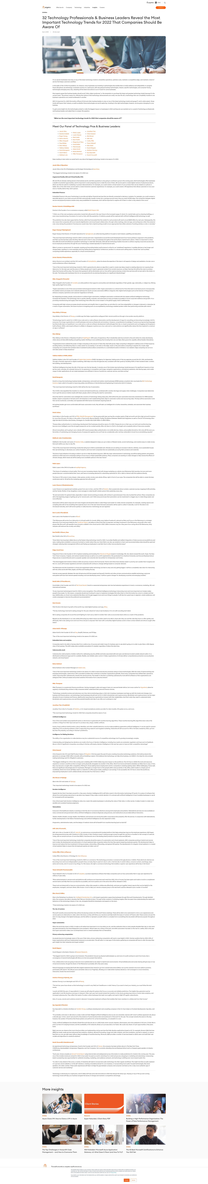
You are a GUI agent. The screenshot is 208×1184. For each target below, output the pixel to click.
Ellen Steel (90, 145)
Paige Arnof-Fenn (78, 142)
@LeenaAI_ (62, 828)
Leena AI (77, 832)
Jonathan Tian (91, 131)
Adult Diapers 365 (93, 210)
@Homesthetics (67, 257)
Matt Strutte (76, 147)
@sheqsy (63, 312)
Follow (159, 2)
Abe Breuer (90, 136)
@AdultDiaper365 (68, 206)
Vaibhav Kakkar (64, 148)
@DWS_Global (67, 355)
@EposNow (64, 165)
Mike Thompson (77, 154)
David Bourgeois (64, 150)
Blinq (105, 607)
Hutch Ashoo (63, 152)
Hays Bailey (62, 143)
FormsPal (75, 283)
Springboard (89, 234)
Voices (100, 1046)
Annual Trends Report (78, 1054)
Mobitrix (76, 709)
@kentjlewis (64, 512)
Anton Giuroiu (63, 138)
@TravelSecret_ (66, 581)
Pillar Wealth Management (85, 416)
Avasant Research (81, 952)
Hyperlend (144, 687)
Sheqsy (73, 316)
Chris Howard (91, 134)
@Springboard (66, 230)
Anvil (78, 516)
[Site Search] (165, 3)
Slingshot (88, 754)
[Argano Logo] (46, 7)
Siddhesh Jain (63, 155)
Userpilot (81, 873)
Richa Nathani (77, 151)
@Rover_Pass (65, 532)
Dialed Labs (81, 667)
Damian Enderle (64, 134)
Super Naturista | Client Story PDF (97, 1119)
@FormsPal (66, 279)
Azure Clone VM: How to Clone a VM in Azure (59, 1119)
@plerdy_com (68, 977)
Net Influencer (82, 856)
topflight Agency (81, 467)
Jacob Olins (62, 131)
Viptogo (72, 781)
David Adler (76, 144)
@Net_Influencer (66, 852)
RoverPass (71, 536)
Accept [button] (126, 1180)
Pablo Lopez (77, 132)
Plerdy (82, 981)
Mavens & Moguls (105, 554)
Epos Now (96, 169)
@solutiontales (67, 438)
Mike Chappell (63, 141)
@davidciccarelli (68, 1042)
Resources (87, 1115)
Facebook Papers (82, 522)
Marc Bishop (63, 145)
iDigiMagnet (86, 338)
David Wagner (91, 148)
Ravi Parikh (76, 139)
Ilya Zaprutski (91, 152)
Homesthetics (92, 261)
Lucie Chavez (77, 135)
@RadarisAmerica (67, 485)
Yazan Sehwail (91, 143)
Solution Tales (79, 442)
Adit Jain (89, 138)
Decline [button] (133, 1180)
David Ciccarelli (92, 155)
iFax (76, 632)
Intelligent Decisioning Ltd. (84, 897)
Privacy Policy (113, 1172)
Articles (44, 12)
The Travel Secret (81, 585)
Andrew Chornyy (92, 150)
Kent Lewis (76, 137)
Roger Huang (63, 136)
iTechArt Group (81, 1009)
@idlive (62, 893)
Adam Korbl (76, 149)
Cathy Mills (90, 141)
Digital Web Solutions (85, 359)
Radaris (106, 489)
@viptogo (63, 777)
